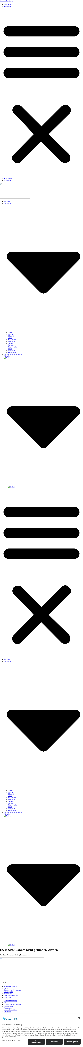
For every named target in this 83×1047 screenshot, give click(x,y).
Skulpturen (11, 341)
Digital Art (11, 336)
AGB (6, 988)
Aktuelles (7, 356)
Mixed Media (12, 347)
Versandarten (8, 993)
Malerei (10, 332)
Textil (10, 349)
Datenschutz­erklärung (11, 995)
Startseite (7, 201)
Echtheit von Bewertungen (12, 990)
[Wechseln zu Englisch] (11, 487)
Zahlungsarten (8, 992)
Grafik (10, 338)
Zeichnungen (12, 352)
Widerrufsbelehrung (10, 986)
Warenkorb (7, 6)
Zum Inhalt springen (6, 1)
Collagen (11, 334)
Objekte (10, 343)
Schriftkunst (12, 339)
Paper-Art (11, 345)
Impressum (7, 997)
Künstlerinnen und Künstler (13, 354)
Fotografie (11, 350)
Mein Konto (8, 4)
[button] (41, 92)
